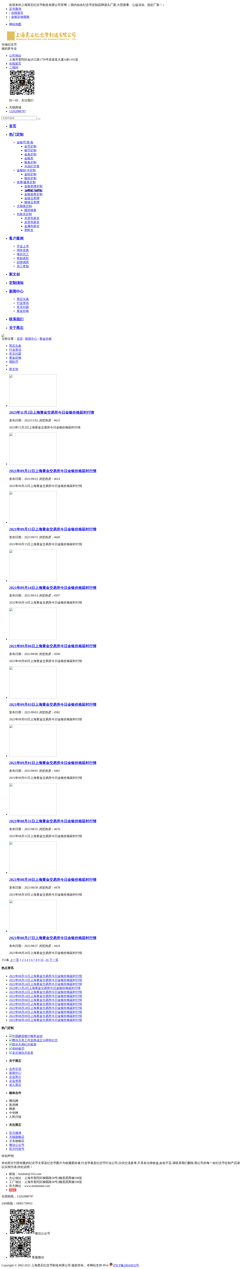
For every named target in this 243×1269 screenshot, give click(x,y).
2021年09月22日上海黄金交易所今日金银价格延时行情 (52, 471)
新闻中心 (16, 291)
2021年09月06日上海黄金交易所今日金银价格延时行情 (52, 646)
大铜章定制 (24, 206)
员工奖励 (23, 266)
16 (47, 960)
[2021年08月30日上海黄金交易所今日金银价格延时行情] (33, 872)
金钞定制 (30, 174)
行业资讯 (23, 303)
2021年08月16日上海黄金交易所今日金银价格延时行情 (45, 1020)
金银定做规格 (20, 16)
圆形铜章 (30, 210)
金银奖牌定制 (33, 186)
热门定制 (16, 134)
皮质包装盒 (31, 222)
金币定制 (30, 146)
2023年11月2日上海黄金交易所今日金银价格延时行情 (51, 412)
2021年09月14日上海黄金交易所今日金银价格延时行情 (52, 588)
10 (41, 960)
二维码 (13, 67)
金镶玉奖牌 (31, 198)
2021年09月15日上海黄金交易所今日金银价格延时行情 (52, 529)
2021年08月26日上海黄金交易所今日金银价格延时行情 (45, 1012)
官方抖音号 (16, 1148)
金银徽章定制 (33, 190)
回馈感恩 (23, 262)
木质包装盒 (31, 218)
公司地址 (15, 55)
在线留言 (17, 12)
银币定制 (30, 150)
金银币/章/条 (25, 142)
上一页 (14, 960)
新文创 (14, 274)
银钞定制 (30, 178)
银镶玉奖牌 (31, 202)
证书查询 (15, 8)
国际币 (13, 361)
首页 (12, 126)
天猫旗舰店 (16, 1137)
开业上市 (23, 246)
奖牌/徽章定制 (26, 182)
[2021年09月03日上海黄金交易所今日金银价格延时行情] (33, 697)
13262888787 (17, 111)
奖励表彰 (23, 258)
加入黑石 (15, 1084)
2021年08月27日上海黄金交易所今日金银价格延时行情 (52, 938)
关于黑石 (16, 328)
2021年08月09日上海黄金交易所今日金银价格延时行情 (45, 1016)
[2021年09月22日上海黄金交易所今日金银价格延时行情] (33, 463)
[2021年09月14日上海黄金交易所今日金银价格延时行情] (33, 580)
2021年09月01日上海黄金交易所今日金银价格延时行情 (52, 763)
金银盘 (28, 158)
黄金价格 (23, 311)
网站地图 (15, 24)
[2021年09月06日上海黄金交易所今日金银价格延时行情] (33, 639)
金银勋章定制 (33, 194)
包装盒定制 (24, 214)
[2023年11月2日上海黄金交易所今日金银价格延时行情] (33, 405)
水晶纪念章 (31, 166)
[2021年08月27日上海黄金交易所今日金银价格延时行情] (33, 931)
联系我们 (16, 319)
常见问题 (23, 307)
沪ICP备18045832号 (126, 1265)
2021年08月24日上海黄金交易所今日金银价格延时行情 (45, 984)
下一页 (53, 960)
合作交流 (15, 1069)
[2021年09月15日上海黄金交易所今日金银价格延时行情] (33, 522)
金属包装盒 (31, 226)
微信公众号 (16, 1145)
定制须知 (16, 283)
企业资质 (15, 1081)
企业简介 (15, 1077)
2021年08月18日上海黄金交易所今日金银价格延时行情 (45, 1008)
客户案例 (16, 238)
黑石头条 (23, 299)
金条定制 (30, 154)
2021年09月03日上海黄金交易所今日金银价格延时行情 (52, 704)
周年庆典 (23, 250)
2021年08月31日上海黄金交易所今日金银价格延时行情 (52, 821)
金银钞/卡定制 (26, 170)
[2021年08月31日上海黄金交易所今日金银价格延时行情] (33, 814)
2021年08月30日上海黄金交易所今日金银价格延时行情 (52, 880)
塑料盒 (28, 230)
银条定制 (30, 162)
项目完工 (23, 254)
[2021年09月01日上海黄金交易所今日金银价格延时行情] (33, 755)
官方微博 (15, 1133)
